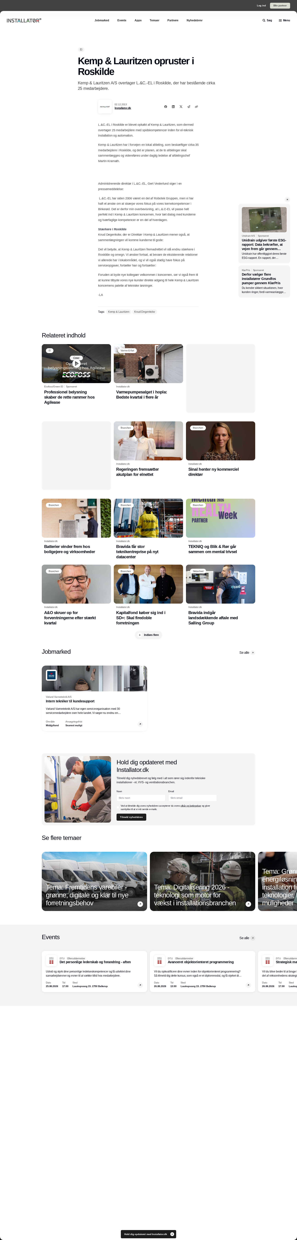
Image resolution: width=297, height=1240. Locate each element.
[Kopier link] (196, 106)
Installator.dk (123, 108)
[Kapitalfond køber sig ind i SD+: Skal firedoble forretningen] (148, 595)
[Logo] (24, 20)
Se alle (244, 652)
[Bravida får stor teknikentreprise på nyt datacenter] (148, 529)
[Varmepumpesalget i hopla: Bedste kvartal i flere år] (148, 372)
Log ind (261, 5)
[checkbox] (118, 807)
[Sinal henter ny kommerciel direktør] (220, 449)
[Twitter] (181, 106)
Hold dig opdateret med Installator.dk (146, 1234)
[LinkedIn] (173, 106)
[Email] (189, 106)
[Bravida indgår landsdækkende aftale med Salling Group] (220, 595)
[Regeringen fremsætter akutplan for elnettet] (148, 449)
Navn (119, 791)
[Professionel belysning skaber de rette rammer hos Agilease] (76, 374)
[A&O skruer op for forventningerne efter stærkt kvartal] (76, 595)
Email (171, 791)
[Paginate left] (44, 698)
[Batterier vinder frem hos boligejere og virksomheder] (76, 526)
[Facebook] (166, 106)
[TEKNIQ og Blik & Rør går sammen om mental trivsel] (220, 526)
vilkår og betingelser (190, 805)
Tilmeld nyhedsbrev (131, 817)
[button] (287, 199)
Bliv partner (280, 5)
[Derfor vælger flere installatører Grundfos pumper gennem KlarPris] (264, 281)
